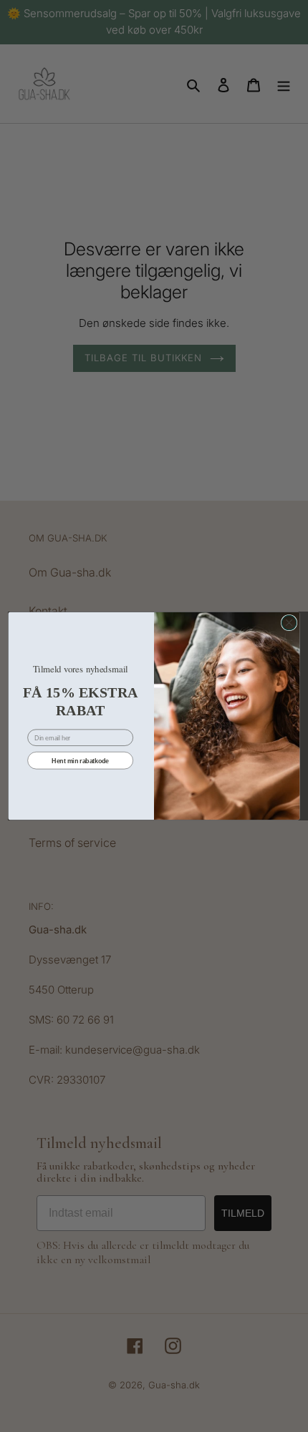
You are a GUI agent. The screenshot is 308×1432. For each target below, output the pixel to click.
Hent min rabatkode (80, 760)
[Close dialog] (288, 622)
